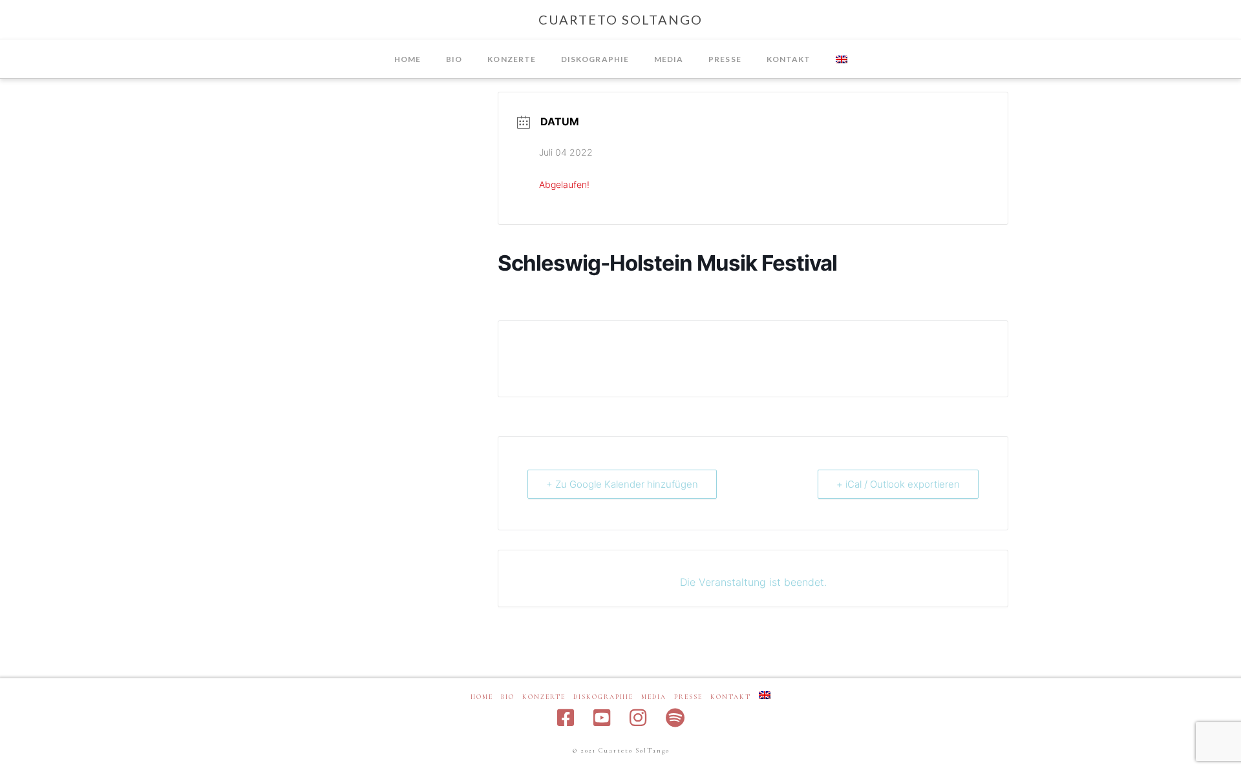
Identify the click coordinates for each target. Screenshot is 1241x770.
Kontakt (730, 697)
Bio (507, 697)
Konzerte (544, 697)
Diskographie (603, 697)
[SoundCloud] (675, 717)
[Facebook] (565, 717)
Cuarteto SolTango (620, 19)
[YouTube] (601, 717)
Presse (688, 697)
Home (482, 697)
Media (653, 697)
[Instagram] (638, 717)
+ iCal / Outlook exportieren (898, 484)
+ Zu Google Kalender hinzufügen (622, 484)
